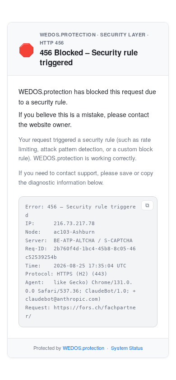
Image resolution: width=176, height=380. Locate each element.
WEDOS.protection (83, 347)
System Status (127, 347)
